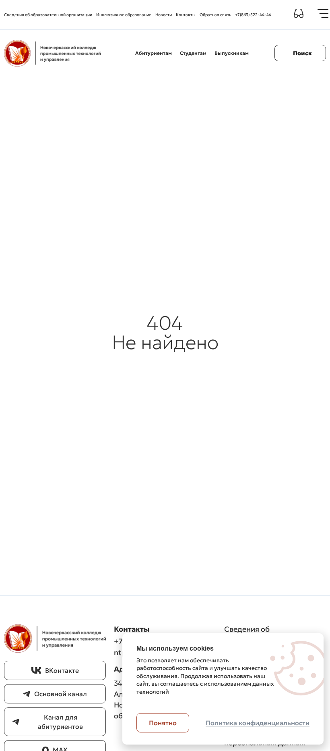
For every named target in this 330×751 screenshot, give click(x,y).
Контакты (186, 14)
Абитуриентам (153, 53)
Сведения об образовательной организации (48, 14)
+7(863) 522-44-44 (253, 14)
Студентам (193, 53)
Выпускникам (231, 53)
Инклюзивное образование (123, 14)
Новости (163, 14)
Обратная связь (215, 14)
